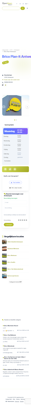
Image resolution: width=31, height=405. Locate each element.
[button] (27, 3)
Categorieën (9, 399)
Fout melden (7, 161)
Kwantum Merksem (13, 248)
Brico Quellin (11, 262)
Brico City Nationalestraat (15, 269)
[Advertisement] (15, 28)
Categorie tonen (15, 282)
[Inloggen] (20, 3)
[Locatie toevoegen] (16, 3)
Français (17, 401)
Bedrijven (23, 399)
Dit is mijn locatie (16, 187)
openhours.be (20, 397)
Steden (18, 399)
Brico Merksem (12, 255)
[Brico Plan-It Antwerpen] (16, 105)
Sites (14, 399)
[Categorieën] (23, 3)
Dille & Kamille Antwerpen (15, 242)
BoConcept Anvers (13, 276)
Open (6, 62)
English (22, 401)
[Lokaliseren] (27, 8)
